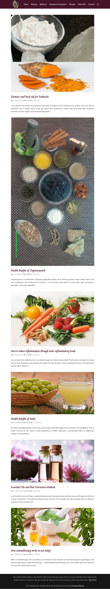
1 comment (36, 554)
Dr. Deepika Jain (18, 100)
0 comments (36, 100)
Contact (91, 4)
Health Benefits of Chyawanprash (28, 270)
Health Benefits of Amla (23, 419)
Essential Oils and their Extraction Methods (33, 487)
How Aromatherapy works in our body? (31, 550)
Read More (92, 580)
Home (26, 4)
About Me (82, 4)
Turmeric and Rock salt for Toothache (30, 97)
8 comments (35, 355)
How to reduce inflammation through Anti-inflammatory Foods (43, 351)
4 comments (36, 491)
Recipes (72, 4)
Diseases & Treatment (58, 4)
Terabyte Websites (77, 586)
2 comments (35, 274)
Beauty (34, 4)
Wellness (43, 4)
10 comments (37, 422)
